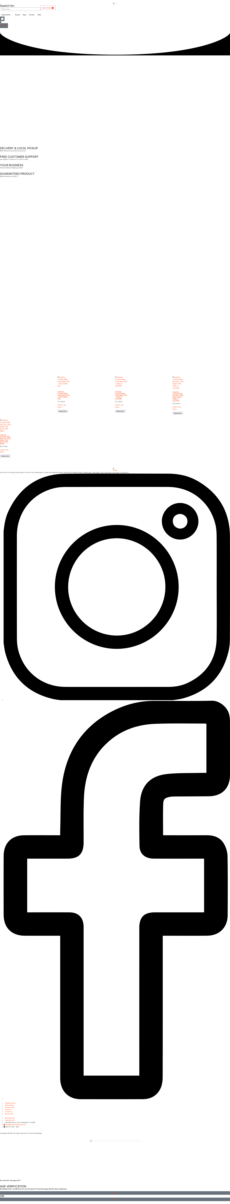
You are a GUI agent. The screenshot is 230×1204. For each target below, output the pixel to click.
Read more (63, 411)
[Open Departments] (11, 15)
